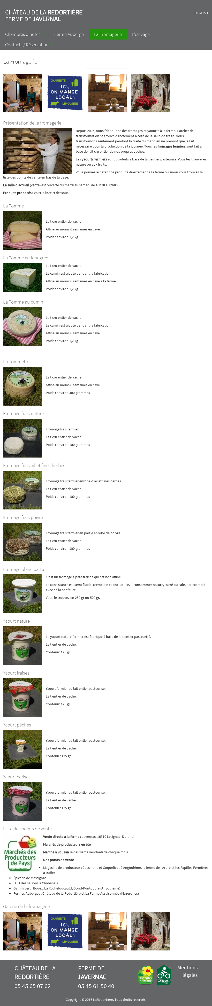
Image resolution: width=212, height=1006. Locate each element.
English (201, 12)
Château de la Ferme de (44, 15)
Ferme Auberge (69, 34)
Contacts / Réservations (30, 46)
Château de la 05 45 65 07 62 (35, 977)
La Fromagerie (108, 34)
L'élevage (141, 34)
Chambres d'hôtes (25, 35)
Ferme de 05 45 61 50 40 (96, 977)
